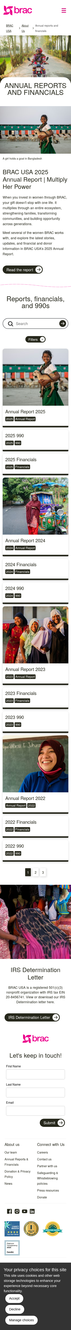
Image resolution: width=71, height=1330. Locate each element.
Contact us (44, 1159)
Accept (14, 1298)
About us (12, 1144)
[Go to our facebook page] (9, 1211)
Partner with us (47, 1166)
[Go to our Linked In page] (32, 1211)
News (8, 1183)
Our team (11, 1152)
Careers (42, 1152)
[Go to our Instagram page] (17, 1211)
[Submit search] (62, 323)
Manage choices (21, 1320)
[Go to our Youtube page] (24, 1211)
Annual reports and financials (46, 28)
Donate (42, 1197)
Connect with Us (51, 1144)
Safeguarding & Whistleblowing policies (47, 1178)
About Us (25, 28)
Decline (14, 1309)
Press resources (48, 1190)
